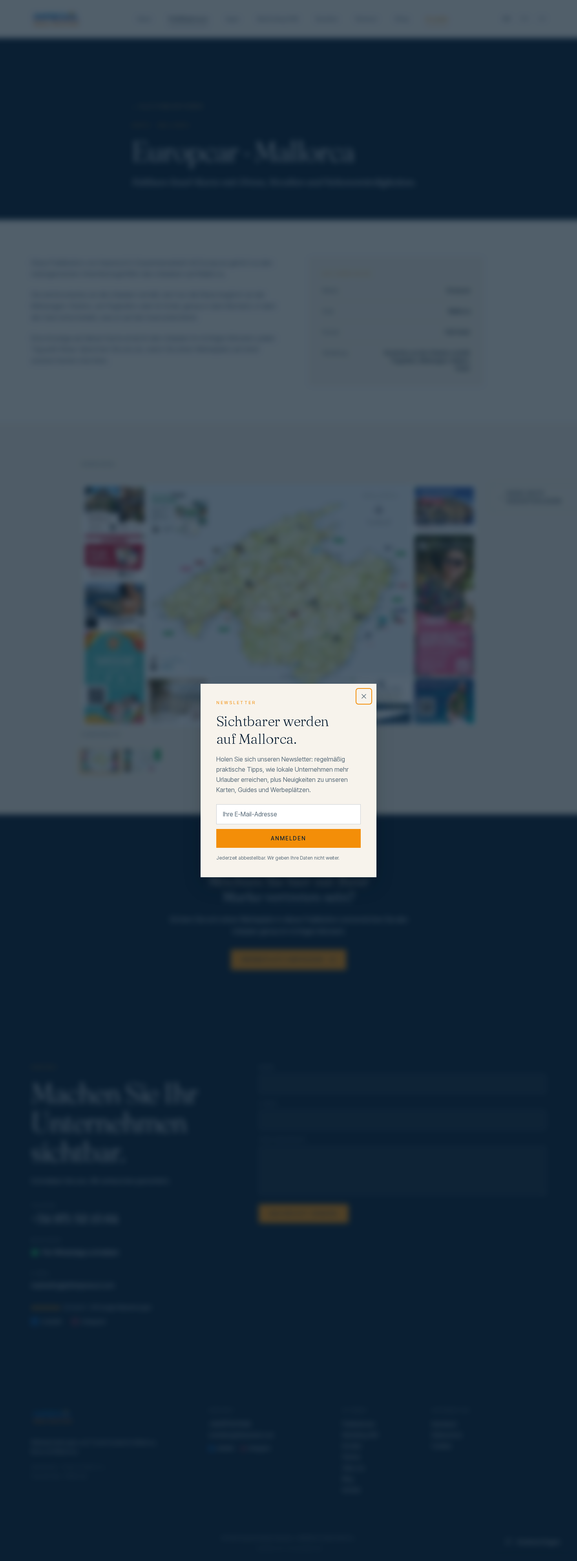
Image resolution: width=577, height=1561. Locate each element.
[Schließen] (364, 696)
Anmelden (289, 838)
